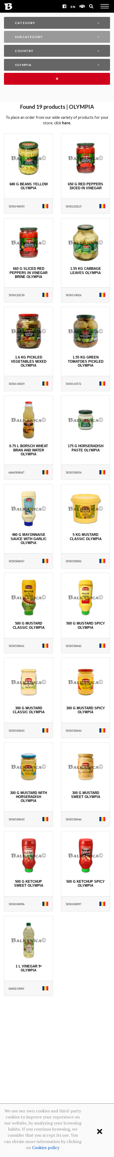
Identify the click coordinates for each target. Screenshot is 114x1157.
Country (24, 51)
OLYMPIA (23, 65)
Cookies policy (45, 1147)
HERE (66, 123)
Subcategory (29, 37)
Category (25, 23)
